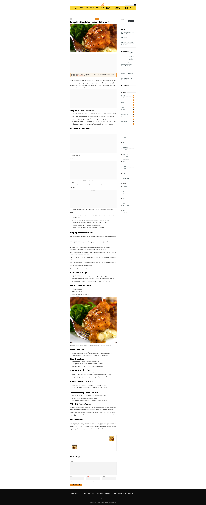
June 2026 (124, 137)
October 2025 (125, 156)
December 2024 (126, 175)
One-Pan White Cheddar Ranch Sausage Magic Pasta (92, 438)
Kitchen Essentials (124, 114)
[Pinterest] (70, 5)
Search (122, 19)
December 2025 (126, 152)
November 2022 (126, 178)
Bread (122, 100)
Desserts (92, 7)
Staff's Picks (124, 128)
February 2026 (125, 147)
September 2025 (126, 159)
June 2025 (124, 166)
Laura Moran (123, 78)
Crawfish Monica (124, 44)
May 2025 (124, 168)
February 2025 (125, 171)
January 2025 (125, 173)
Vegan (122, 123)
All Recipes (75, 8)
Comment (72, 461)
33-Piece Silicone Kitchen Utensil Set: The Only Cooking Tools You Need (127, 34)
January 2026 (125, 149)
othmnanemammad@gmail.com (127, 62)
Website (103, 476)
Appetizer (123, 97)
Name (71, 476)
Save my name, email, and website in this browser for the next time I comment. (84, 481)
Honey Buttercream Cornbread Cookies (89, 446)
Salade (97, 7)
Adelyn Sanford (124, 72)
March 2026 (125, 144)
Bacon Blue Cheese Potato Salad (127, 42)
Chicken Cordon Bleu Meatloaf (127, 39)
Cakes (81, 7)
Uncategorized (124, 121)
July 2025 (124, 163)
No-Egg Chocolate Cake (128, 68)
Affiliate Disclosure (117, 8)
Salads (122, 119)
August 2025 (125, 161)
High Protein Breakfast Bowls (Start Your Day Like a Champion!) (127, 74)
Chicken (86, 7)
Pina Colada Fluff (124, 37)
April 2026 (124, 142)
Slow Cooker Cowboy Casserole (131, 58)
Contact (102, 7)
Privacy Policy (108, 8)
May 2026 (124, 140)
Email (87, 476)
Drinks (122, 111)
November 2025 (126, 154)
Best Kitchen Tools (128, 8)
